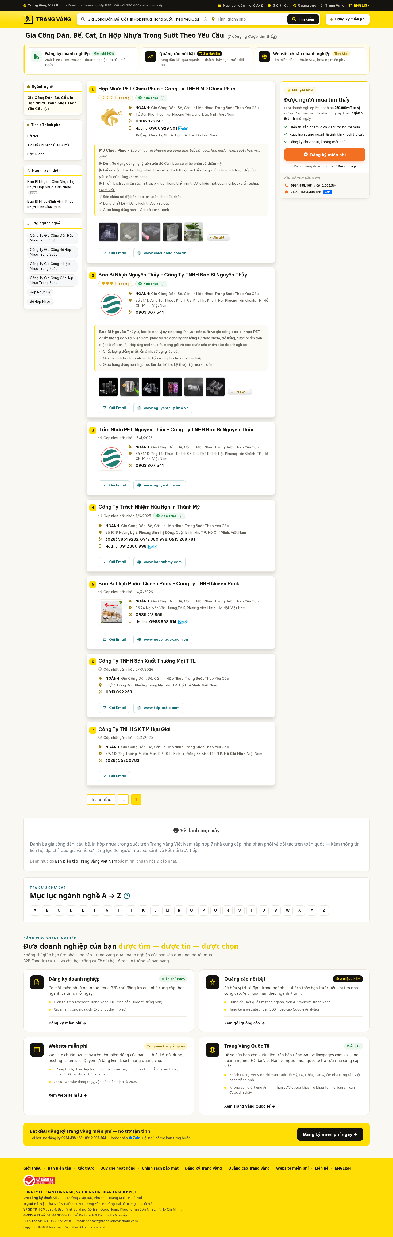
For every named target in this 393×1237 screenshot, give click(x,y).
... (123, 799)
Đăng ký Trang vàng (203, 1168)
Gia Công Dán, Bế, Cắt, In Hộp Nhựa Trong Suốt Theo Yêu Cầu (52, 103)
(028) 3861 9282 (122, 539)
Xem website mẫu (68, 1095)
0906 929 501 (149, 121)
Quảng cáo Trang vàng (249, 1168)
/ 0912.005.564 (314, 185)
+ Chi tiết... (219, 237)
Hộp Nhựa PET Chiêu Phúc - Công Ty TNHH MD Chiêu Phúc (166, 89)
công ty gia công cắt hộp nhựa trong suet (51, 280)
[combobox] (147, 19)
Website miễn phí (292, 1168)
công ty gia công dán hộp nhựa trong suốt (52, 237)
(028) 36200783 (122, 760)
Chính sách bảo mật (160, 1168)
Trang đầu (101, 799)
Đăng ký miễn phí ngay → (330, 1134)
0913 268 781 (182, 539)
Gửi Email (117, 253)
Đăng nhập (347, 166)
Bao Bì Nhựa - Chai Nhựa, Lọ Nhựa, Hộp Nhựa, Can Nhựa (50, 187)
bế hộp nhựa (40, 301)
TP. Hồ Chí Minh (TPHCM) (48, 145)
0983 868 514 (163, 621)
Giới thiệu (280, 5)
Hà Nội (32, 136)
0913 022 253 (119, 692)
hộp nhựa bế (40, 292)
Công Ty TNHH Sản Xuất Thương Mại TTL (147, 661)
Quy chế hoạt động (118, 1168)
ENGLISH (362, 5)
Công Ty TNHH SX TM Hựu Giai (134, 729)
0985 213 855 (149, 614)
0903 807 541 (150, 312)
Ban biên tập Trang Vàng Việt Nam (86, 861)
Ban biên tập (59, 1168)
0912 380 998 (153, 539)
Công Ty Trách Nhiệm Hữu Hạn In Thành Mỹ (149, 507)
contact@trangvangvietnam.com (112, 1221)
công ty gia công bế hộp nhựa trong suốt (50, 252)
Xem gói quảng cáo (244, 1022)
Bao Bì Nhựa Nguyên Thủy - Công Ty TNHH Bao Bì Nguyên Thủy (172, 275)
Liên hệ (321, 1168)
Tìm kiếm (306, 19)
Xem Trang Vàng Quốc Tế (249, 1106)
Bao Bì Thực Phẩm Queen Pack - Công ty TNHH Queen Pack (168, 584)
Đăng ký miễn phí (350, 19)
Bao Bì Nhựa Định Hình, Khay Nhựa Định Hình (50, 204)
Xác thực (86, 1168)
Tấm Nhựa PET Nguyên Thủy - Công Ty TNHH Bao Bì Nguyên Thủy (175, 430)
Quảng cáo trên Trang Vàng (321, 5)
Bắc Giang (36, 154)
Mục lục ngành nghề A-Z (243, 5)
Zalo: (310, 192)
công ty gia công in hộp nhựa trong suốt (50, 266)
